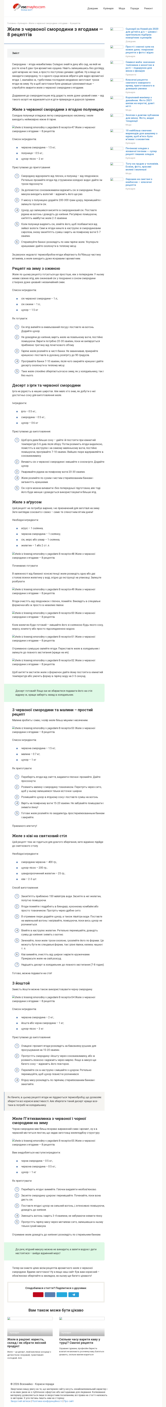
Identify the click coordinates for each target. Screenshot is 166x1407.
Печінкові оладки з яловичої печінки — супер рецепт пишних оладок (141, 151)
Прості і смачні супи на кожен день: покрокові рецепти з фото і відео (140, 49)
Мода (122, 8)
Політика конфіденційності (47, 1401)
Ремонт (148, 8)
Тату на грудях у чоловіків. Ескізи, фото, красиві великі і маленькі (142, 166)
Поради (134, 8)
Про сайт (69, 1401)
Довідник (92, 8)
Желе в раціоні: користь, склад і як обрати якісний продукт (26, 1342)
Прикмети (131, 74)
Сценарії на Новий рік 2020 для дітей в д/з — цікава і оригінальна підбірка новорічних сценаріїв (142, 33)
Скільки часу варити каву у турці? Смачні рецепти (79, 1341)
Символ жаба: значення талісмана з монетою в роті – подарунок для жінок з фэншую (140, 66)
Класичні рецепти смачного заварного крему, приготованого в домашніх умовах (140, 84)
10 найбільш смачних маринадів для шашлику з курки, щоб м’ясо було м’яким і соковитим (141, 135)
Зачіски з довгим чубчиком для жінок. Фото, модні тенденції (142, 118)
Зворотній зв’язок (20, 1401)
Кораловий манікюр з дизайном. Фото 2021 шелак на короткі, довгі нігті (140, 102)
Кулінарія (108, 8)
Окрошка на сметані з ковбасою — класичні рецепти (139, 182)
